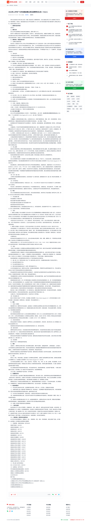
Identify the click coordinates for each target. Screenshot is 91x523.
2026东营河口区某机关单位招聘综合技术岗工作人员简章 (75, 43)
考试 (46, 2)
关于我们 (68, 507)
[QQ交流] (12, 511)
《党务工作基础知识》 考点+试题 (75, 72)
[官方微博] (10, 511)
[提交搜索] (74, 2)
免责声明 (68, 509)
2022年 (80, 106)
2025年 (68, 101)
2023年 (78, 98)
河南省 (75, 106)
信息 (77, 108)
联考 (78, 101)
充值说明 (68, 513)
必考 (34, 2)
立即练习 (74, 18)
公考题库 (29, 507)
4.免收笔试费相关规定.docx (16, 485)
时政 (38, 2)
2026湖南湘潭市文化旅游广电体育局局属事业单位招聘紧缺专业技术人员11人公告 (75, 31)
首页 (8, 5)
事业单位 (16, 5)
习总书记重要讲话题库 (73, 70)
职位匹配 (48, 513)
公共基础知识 (69, 106)
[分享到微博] (56, 494)
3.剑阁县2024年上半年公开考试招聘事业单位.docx (21, 483)
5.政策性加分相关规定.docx (16, 487)
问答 (42, 2)
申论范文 (29, 511)
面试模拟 (48, 509)
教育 (13, 212)
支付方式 (68, 511)
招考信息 (11, 5)
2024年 (73, 98)
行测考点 (29, 509)
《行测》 (73, 101)
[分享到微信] (53, 494)
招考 (26, 2)
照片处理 (48, 515)
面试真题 (29, 513)
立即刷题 (74, 56)
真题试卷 (72, 96)
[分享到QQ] (59, 494)
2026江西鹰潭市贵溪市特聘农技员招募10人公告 (75, 27)
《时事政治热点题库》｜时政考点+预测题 (75, 67)
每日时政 (48, 507)
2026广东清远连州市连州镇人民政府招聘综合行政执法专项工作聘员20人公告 (76, 35)
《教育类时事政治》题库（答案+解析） (75, 76)
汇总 (77, 103)
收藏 (32, 14)
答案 (73, 103)
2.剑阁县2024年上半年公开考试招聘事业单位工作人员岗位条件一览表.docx (27, 481)
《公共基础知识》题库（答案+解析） (76, 64)
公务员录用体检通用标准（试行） (32, 314)
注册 (78, 2)
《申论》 (69, 103)
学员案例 (68, 515)
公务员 (68, 98)
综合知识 (29, 515)
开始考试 (74, 88)
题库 (30, 2)
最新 (68, 111)
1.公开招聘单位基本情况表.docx (17, 479)
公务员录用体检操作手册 (48, 314)
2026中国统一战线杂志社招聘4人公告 (75, 40)
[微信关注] (7, 511)
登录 (82, 2)
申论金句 (48, 511)
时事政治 (69, 108)
